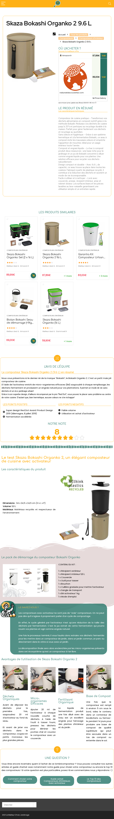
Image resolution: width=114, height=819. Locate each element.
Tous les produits (79, 34)
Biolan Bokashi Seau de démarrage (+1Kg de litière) (20, 322)
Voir (104, 55)
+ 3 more (103, 276)
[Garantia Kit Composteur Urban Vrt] (92, 234)
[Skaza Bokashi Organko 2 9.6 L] (57, 234)
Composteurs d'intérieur (91, 38)
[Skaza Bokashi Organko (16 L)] (57, 299)
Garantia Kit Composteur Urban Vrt (91, 257)
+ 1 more (68, 276)
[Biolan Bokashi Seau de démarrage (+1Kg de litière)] (21, 299)
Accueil (61, 34)
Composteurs (66, 38)
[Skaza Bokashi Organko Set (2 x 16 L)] (21, 234)
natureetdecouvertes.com (72, 92)
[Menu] (3, 3)
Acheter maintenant (33, 275)
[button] (20, 780)
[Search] (109, 3)
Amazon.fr (67, 55)
